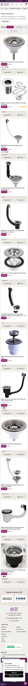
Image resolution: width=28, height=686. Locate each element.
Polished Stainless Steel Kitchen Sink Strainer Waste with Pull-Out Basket (12, 528)
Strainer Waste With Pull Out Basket (12, 62)
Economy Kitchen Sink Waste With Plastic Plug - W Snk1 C (12, 231)
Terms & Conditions (21, 631)
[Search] (12, 5)
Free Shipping (19, 27)
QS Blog (3, 629)
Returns (3, 641)
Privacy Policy (19, 629)
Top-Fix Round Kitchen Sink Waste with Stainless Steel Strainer (13, 570)
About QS (3, 627)
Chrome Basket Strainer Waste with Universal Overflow (12, 485)
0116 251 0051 (15, 620)
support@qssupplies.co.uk (15, 618)
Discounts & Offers (6, 631)
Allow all (14, 672)
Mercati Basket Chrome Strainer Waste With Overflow (12, 188)
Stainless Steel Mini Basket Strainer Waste (12, 357)
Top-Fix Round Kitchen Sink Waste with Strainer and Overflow (13, 399)
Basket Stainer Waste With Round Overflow (11, 146)
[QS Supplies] (6, 4)
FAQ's (2, 638)
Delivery (18, 627)
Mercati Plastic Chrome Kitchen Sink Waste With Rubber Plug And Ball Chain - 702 (13, 314)
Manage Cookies (14, 676)
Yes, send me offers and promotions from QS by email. (13, 655)
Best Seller (10, 27)
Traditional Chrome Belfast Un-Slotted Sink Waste (13, 103)
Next (26, 1)
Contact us (4, 636)
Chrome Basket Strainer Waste (11, 444)
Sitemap (3, 634)
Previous (1, 1)
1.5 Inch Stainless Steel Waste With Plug (13, 273)
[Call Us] (17, 4)
